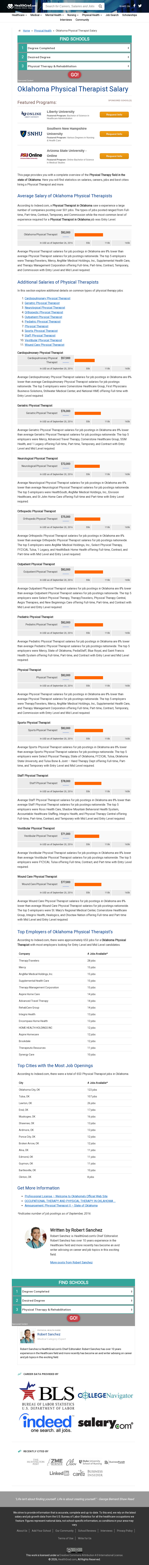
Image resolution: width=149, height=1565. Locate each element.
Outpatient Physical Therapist (43, 317)
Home (26, 30)
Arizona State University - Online (66, 153)
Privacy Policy (125, 1530)
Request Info (114, 114)
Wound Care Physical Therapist (44, 345)
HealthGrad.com (67, 1559)
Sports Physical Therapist (41, 331)
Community (82, 19)
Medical (35, 15)
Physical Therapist (36, 326)
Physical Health (91, 15)
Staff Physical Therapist (40, 335)
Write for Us (84, 1538)
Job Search (112, 15)
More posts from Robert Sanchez (71, 1262)
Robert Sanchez (49, 1334)
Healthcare (18, 15)
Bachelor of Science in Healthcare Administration (68, 117)
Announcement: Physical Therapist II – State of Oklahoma (61, 1205)
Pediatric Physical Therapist (43, 321)
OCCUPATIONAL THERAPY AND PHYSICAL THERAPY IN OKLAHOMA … (70, 1201)
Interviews (66, 19)
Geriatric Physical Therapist (42, 303)
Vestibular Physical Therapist (43, 340)
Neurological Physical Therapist (45, 307)
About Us (22, 1530)
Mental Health (53, 15)
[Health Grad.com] (21, 6)
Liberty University (60, 112)
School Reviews (87, 1530)
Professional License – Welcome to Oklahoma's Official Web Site (66, 1196)
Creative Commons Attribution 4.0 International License (91, 1555)
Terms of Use (65, 1538)
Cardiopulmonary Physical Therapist (47, 298)
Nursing (72, 15)
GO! (74, 74)
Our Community (64, 1530)
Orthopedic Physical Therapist (44, 312)
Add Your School (41, 1530)
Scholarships (129, 15)
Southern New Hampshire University (67, 131)
